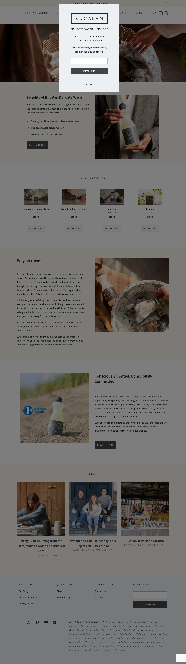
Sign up (89, 71)
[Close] (111, 11)
